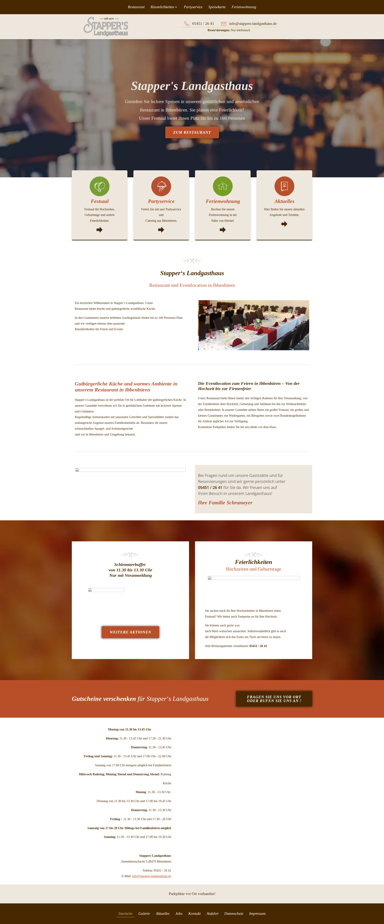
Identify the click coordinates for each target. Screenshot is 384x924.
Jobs (178, 913)
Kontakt (194, 913)
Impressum (257, 913)
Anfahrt (212, 913)
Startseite (125, 913)
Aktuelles (162, 913)
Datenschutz (233, 913)
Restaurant (136, 7)
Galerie (144, 913)
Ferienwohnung (244, 7)
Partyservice (193, 7)
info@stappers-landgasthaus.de (151, 876)
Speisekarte (217, 7)
